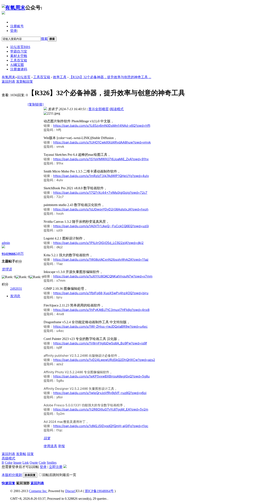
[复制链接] (35, 104)
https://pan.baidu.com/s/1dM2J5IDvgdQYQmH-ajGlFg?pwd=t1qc (100, 426)
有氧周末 (8, 77)
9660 (11, 254)
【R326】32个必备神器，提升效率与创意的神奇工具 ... (110, 77)
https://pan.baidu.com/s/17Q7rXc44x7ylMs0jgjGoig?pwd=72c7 (100, 193)
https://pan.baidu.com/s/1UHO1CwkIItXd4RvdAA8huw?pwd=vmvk (102, 142)
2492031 (16, 288)
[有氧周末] (13, 7)
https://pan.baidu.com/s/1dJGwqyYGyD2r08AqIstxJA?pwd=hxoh (100, 209)
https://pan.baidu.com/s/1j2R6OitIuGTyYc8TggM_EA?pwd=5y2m (100, 409)
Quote (34, 462)
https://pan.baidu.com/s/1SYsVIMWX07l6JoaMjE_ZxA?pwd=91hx (101, 159)
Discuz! (70, 491)
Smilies (52, 462)
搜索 (44, 38)
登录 (13, 30)
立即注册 (55, 467)
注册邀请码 (18, 69)
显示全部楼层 (98, 109)
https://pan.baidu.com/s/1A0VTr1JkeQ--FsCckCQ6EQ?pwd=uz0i (101, 226)
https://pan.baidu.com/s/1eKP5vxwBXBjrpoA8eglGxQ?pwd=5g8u (101, 376)
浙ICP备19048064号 (99, 491)
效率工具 (59, 77)
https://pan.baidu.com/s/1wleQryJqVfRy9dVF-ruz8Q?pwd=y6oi (100, 393)
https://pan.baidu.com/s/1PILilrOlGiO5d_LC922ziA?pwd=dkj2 (98, 243)
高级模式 (8, 458)
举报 (61, 446)
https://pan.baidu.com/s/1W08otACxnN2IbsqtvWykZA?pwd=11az (100, 260)
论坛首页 (20, 47)
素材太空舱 (18, 56)
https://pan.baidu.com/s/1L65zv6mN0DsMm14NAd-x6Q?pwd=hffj (101, 126)
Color (8, 462)
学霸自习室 (18, 51)
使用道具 (50, 446)
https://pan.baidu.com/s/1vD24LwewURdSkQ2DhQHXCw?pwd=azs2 (104, 360)
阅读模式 (117, 109)
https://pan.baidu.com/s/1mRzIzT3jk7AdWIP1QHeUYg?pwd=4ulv (101, 176)
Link (25, 462)
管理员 (7, 269)
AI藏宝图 (17, 65)
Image (17, 462)
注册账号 (17, 26)
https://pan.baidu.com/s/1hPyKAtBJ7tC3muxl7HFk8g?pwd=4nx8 (101, 310)
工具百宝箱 (18, 60)
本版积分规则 (12, 475)
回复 (29, 81)
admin (6, 243)
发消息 (15, 296)
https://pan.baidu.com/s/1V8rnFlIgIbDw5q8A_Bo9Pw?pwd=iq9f (100, 343)
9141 (5, 254)
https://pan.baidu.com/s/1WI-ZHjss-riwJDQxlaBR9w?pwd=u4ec (100, 326)
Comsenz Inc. (38, 491)
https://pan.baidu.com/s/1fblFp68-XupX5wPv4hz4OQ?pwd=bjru (100, 293)
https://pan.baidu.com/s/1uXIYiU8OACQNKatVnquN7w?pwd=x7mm (102, 276)
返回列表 (8, 81)
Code (42, 462)
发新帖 (21, 81)
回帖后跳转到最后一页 (59, 475)
